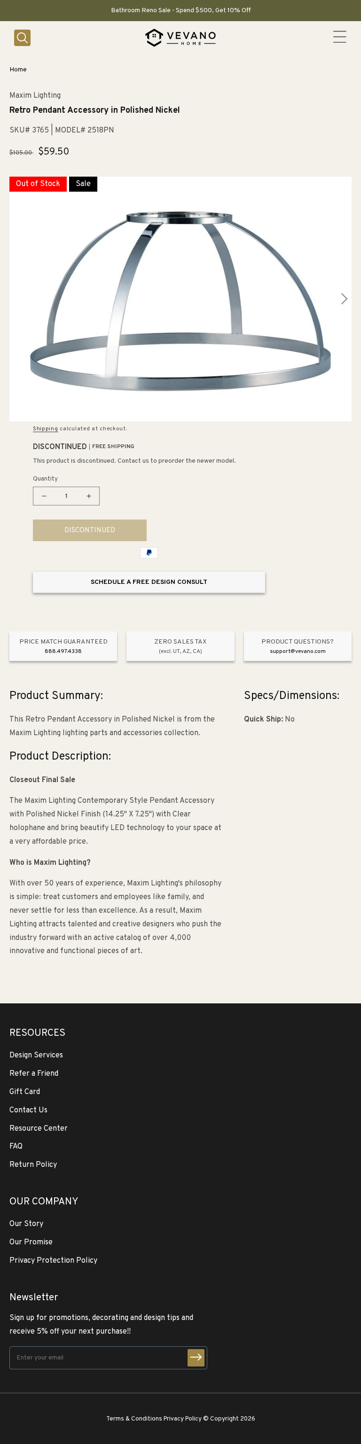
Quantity (45, 479)
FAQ (16, 1146)
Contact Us (28, 1110)
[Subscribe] (196, 1357)
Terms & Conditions (134, 1419)
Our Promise (31, 1242)
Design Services (36, 1055)
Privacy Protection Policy (53, 1260)
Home (18, 70)
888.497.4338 (63, 651)
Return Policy (33, 1165)
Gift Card (24, 1092)
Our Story (26, 1224)
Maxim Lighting (35, 96)
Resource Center (38, 1128)
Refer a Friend (33, 1074)
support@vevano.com (298, 651)
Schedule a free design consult (149, 582)
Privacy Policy (183, 1419)
